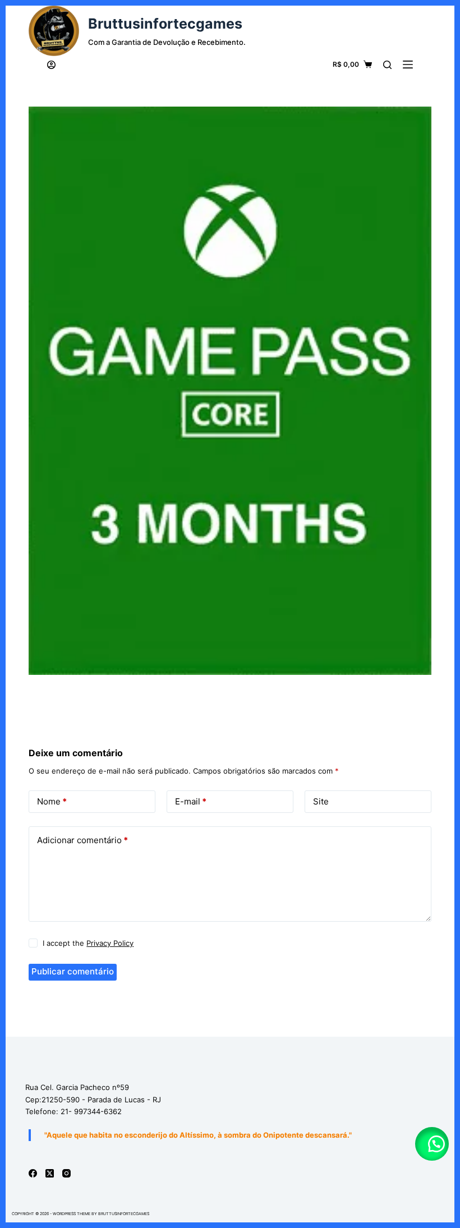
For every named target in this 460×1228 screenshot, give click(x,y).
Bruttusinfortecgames (165, 23)
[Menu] (408, 64)
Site (321, 801)
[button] (432, 1144)
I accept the (88, 943)
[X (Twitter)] (49, 1173)
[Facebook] (33, 1173)
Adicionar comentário (82, 840)
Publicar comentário (72, 971)
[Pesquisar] (387, 65)
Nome (52, 801)
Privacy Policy (110, 943)
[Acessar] (51, 65)
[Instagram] (66, 1173)
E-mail (190, 801)
